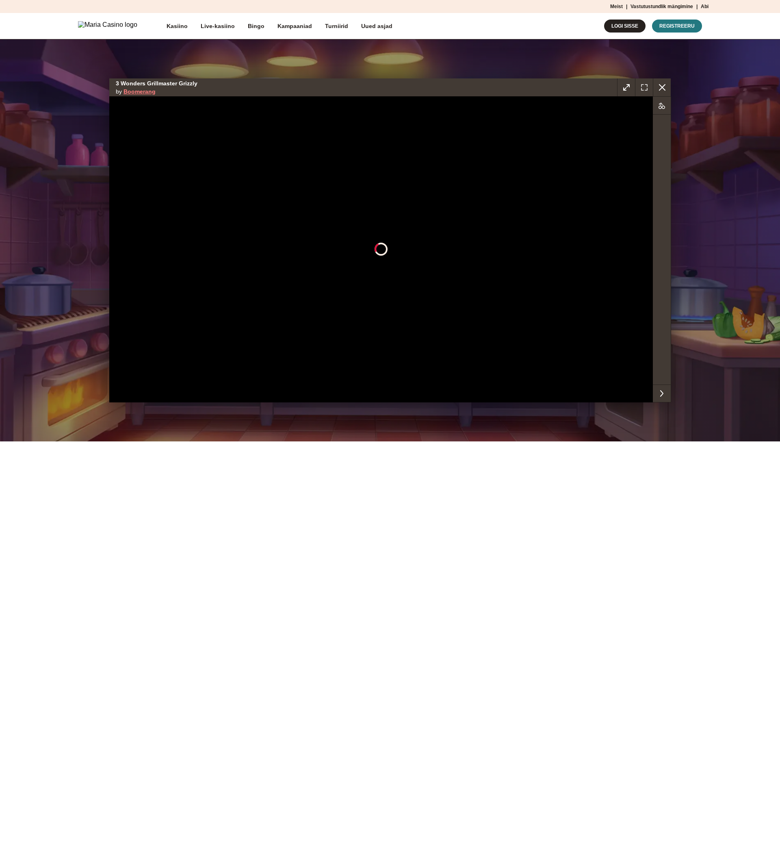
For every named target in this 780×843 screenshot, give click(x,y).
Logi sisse (624, 26)
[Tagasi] (662, 87)
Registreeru (677, 26)
